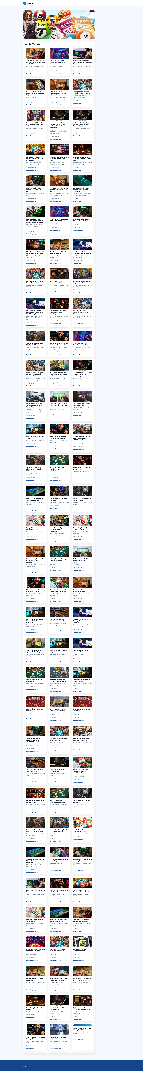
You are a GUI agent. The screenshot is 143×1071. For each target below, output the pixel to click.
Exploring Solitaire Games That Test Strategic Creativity (58, 312)
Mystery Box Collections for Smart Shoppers (59, 860)
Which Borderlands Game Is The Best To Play (35, 344)
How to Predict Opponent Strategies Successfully (58, 709)
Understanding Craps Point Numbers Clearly (35, 801)
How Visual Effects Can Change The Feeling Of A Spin (34, 189)
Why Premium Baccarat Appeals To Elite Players (34, 651)
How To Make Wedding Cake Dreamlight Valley (59, 252)
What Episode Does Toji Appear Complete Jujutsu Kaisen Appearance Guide (34, 405)
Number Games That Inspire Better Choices (35, 979)
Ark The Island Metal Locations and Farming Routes (80, 312)
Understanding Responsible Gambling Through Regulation (35, 560)
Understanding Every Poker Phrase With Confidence (58, 590)
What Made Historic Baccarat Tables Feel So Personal (82, 220)
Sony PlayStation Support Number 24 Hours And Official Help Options (34, 374)
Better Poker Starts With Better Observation (81, 559)
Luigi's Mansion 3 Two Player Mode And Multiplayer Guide (59, 344)
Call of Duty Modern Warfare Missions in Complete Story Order (59, 189)
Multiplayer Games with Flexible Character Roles (58, 680)
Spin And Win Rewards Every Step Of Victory (82, 680)
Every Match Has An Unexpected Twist (32, 528)
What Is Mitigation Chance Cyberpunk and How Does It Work (82, 158)
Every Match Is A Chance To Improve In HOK (82, 499)
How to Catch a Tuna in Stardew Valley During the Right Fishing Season (34, 312)
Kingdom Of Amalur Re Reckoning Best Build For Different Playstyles (58, 93)
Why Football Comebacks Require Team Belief (81, 282)
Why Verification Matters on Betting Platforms (35, 1038)
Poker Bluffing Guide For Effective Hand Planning (57, 620)
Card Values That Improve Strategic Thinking (81, 590)
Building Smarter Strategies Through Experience (59, 559)
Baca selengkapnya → (32, 73)
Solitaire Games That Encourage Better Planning (81, 891)
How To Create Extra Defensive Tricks (56, 282)
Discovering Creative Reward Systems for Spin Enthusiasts (34, 158)
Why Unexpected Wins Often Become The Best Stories (35, 252)
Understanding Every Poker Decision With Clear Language (35, 621)
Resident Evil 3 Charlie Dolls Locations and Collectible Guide (35, 124)
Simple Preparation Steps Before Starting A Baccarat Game (58, 62)
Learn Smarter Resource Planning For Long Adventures (57, 469)
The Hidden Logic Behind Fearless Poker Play (34, 590)
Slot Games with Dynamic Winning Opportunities (58, 949)
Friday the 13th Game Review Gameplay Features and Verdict (59, 158)
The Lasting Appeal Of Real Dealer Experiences (81, 528)
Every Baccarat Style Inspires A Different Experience (56, 529)
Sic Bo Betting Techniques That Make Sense (34, 770)
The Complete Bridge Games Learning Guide (82, 860)
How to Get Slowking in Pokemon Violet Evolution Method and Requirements (34, 220)
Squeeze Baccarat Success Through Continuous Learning (82, 621)
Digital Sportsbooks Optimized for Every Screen (82, 1008)
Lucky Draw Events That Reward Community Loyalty (35, 830)
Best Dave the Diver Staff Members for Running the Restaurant (81, 189)
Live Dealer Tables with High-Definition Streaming (35, 949)
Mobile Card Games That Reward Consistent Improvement (81, 771)
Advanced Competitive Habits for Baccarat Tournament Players (33, 740)
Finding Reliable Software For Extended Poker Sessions (82, 92)
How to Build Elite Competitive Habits (79, 830)
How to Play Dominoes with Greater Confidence (58, 920)
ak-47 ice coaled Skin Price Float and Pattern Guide (58, 437)
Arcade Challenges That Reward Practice (57, 1008)
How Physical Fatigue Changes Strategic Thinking (82, 252)
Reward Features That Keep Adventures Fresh (58, 739)
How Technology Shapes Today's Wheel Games (81, 920)
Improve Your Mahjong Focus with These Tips (59, 891)
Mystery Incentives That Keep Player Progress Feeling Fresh (82, 62)
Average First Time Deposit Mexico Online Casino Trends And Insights (35, 62)
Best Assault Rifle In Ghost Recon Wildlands (35, 282)
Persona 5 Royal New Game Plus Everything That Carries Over (59, 405)
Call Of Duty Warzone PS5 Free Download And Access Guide (59, 374)
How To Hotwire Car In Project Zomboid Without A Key (35, 93)
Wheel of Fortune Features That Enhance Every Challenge (35, 860)
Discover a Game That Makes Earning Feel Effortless (82, 1029)
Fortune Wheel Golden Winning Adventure (80, 651)
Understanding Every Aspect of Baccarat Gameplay (59, 979)
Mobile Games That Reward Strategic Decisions (58, 1038)
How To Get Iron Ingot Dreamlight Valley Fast (80, 344)
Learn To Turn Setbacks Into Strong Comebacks (35, 499)
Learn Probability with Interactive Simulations (57, 801)
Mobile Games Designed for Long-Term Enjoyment (82, 979)
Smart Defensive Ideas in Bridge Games (58, 770)
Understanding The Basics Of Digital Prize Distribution (59, 220)
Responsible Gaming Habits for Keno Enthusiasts (58, 830)
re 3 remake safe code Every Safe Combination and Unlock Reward (82, 438)
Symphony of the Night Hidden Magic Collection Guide (34, 469)
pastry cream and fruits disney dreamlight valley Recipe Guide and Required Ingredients (58, 125)
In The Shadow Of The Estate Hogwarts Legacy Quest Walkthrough (82, 374)
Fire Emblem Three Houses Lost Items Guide (81, 404)
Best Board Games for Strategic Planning (80, 949)
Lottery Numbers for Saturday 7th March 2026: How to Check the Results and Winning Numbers (48, 24)
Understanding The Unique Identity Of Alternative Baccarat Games (81, 124)
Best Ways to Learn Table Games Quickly (34, 920)
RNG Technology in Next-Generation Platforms (81, 739)
